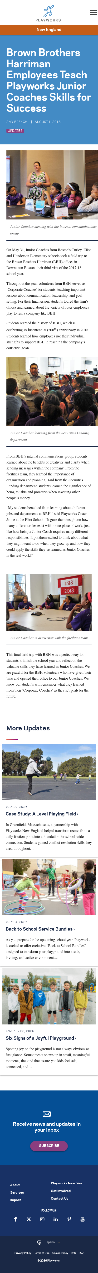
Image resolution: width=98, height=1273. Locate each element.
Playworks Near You (66, 1183)
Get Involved (61, 1191)
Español (50, 1242)
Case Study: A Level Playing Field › (42, 814)
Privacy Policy (23, 1253)
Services (17, 1192)
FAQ (81, 1253)
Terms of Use (41, 1253)
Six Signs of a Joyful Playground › (41, 1038)
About (15, 1185)
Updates (15, 130)
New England (49, 30)
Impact (15, 1200)
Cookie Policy (60, 1253)
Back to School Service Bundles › (40, 929)
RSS (73, 1253)
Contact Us (59, 1198)
